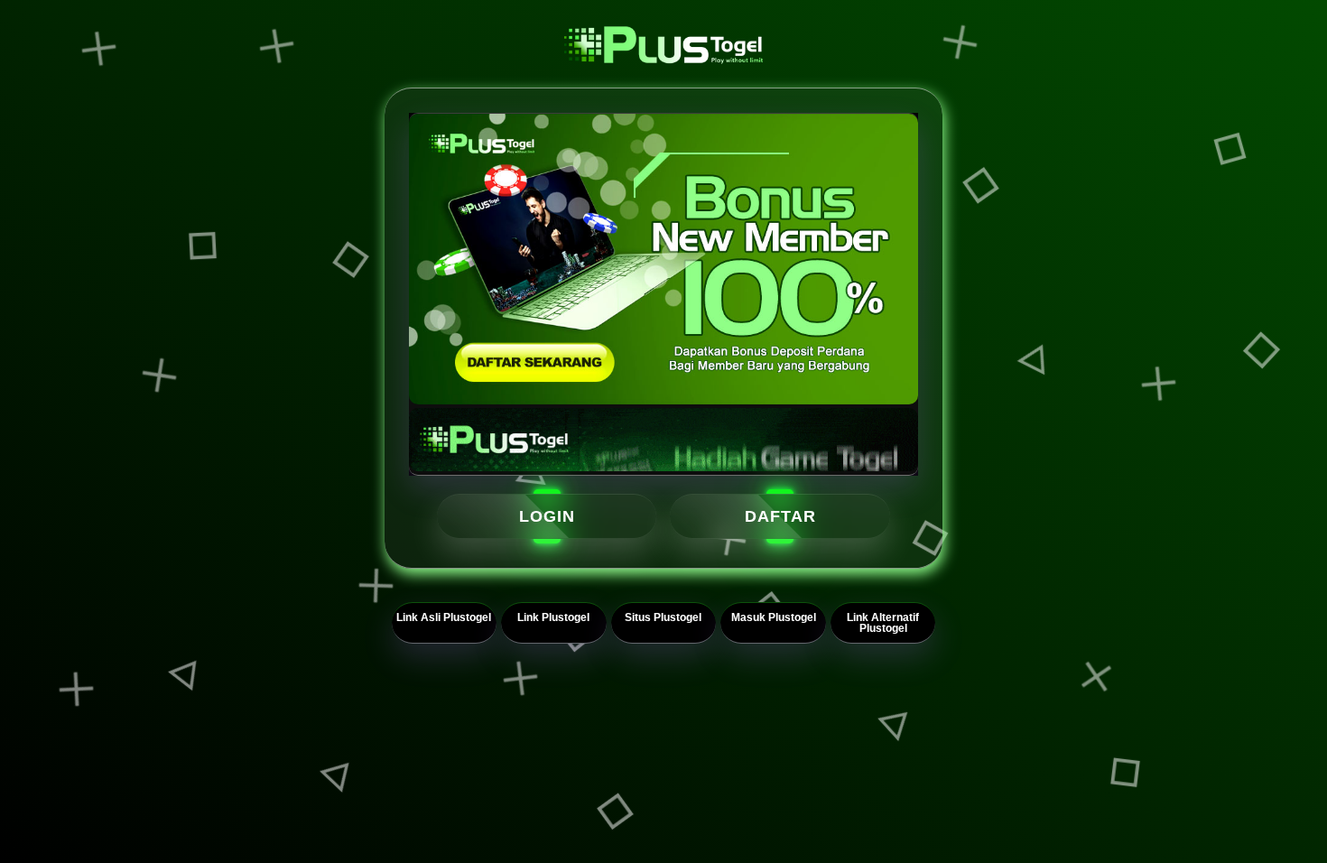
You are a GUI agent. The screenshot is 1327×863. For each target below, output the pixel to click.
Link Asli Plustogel (443, 617)
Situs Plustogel (663, 617)
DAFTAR (780, 515)
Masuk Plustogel (773, 617)
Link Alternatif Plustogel (883, 623)
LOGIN (547, 515)
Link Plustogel (553, 617)
